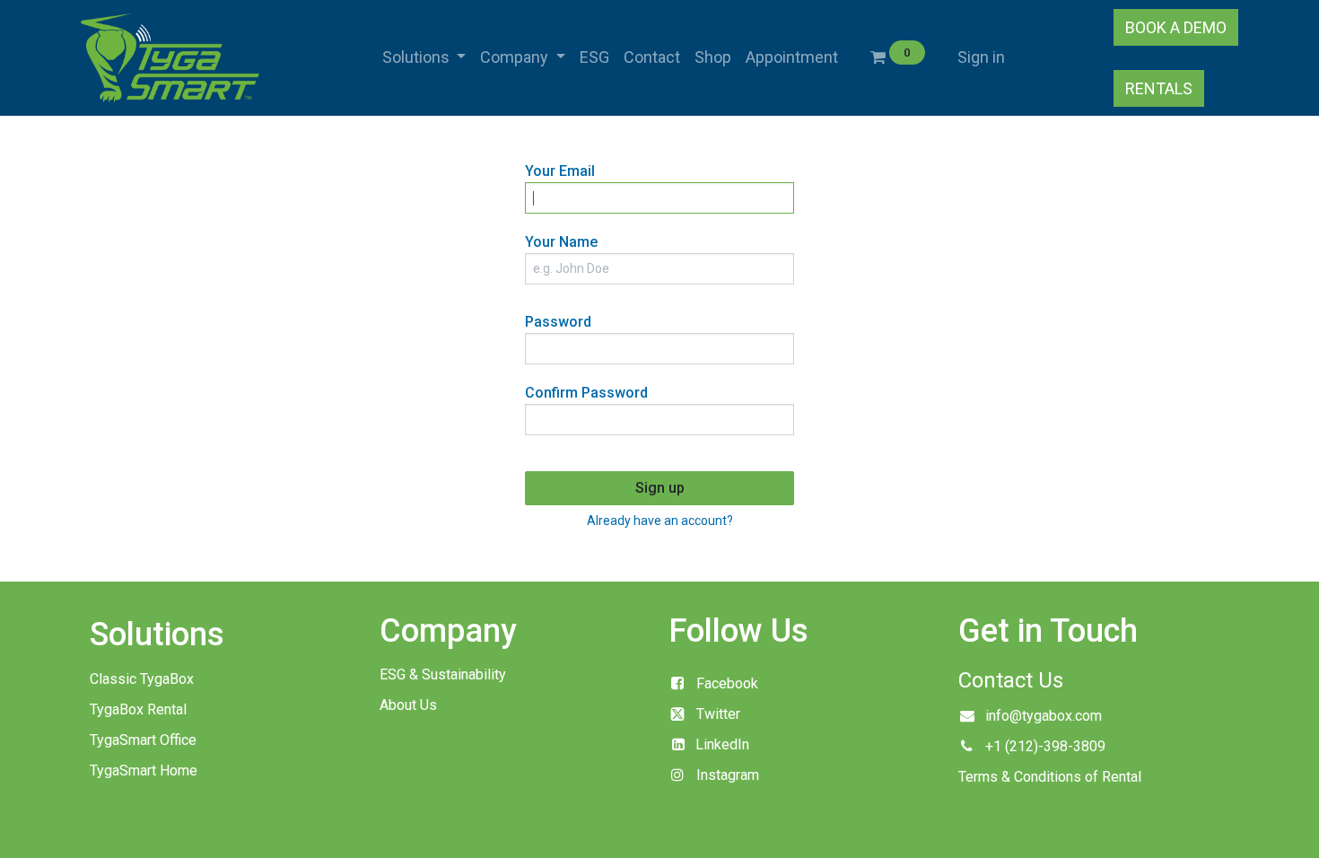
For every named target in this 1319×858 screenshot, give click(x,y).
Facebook (727, 683)
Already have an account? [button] (660, 520)
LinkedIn (722, 744)
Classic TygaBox (142, 678)
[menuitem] (594, 57)
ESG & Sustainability (443, 674)
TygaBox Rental (138, 709)
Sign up (660, 487)
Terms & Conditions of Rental (1049, 776)
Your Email (560, 170)
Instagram (727, 775)
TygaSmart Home (143, 770)
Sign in (981, 57)
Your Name (561, 241)
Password (558, 321)
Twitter (718, 713)
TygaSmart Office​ (143, 740)
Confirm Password (586, 392)
